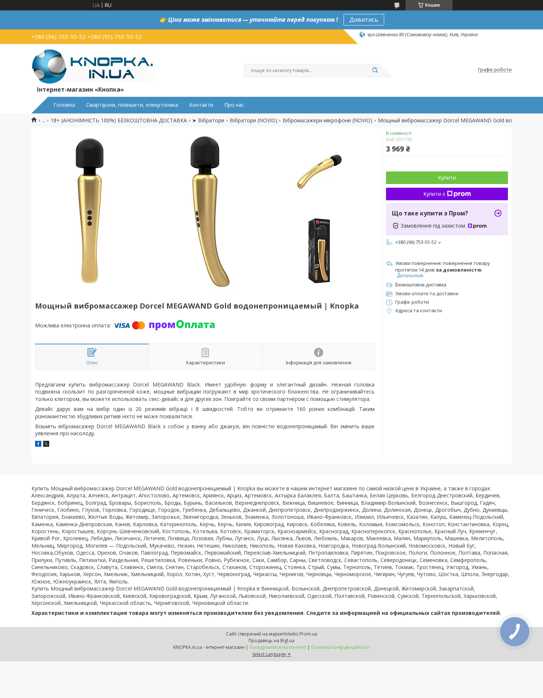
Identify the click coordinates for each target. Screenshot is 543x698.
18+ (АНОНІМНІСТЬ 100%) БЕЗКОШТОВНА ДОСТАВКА (119, 120)
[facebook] (38, 444)
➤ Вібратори (208, 120)
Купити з (434, 193)
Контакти (201, 105)
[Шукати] (375, 70)
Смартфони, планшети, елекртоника (132, 105)
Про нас (234, 105)
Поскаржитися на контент (277, 647)
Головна (64, 105)
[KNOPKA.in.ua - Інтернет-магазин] (92, 66)
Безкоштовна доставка (420, 284)
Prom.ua (308, 634)
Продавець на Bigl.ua (271, 640)
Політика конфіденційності (340, 647)
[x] (46, 444)
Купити (447, 177)
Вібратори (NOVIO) (253, 120)
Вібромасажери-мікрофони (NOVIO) (327, 120)
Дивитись (363, 20)
